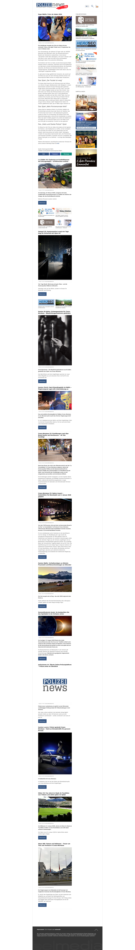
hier (58, 143)
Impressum (40, 929)
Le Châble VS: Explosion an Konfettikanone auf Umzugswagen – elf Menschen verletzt (53, 160)
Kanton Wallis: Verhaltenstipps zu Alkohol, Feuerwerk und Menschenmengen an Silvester (54, 564)
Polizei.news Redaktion (49, 42)
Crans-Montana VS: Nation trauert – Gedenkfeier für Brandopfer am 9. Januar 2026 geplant (54, 494)
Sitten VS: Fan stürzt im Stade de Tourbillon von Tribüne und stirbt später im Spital (53, 794)
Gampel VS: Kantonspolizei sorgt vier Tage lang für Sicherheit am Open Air (53, 232)
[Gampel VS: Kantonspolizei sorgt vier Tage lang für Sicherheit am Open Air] (55, 257)
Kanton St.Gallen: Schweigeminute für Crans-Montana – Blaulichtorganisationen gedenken (54, 312)
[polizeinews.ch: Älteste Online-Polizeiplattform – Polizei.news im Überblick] (55, 685)
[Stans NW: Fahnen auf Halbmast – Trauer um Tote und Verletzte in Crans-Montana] (55, 866)
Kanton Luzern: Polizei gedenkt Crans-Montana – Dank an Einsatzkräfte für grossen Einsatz (54, 728)
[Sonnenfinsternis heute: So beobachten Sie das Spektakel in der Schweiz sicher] (55, 626)
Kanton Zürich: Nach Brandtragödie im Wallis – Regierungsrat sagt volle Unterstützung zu (55, 388)
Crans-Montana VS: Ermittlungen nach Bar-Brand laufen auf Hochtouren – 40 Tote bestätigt (53, 435)
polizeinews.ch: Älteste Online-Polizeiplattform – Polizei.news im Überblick (55, 665)
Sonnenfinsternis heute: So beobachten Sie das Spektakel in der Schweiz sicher (53, 613)
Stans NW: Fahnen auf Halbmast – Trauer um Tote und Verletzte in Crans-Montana (54, 844)
